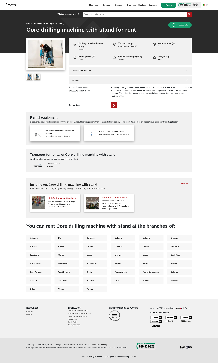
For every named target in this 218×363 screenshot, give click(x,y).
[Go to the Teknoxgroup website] (156, 321)
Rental (29, 23)
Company (153, 5)
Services (107, 5)
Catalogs (142, 5)
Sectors (119, 5)
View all (184, 183)
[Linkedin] (181, 347)
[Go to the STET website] (186, 317)
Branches (131, 5)
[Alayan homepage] (11, 5)
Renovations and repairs (45, 23)
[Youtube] (190, 347)
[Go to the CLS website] (171, 321)
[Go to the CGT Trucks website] (186, 321)
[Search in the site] (189, 14)
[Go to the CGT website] (156, 317)
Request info (182, 25)
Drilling (61, 23)
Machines (93, 5)
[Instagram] (187, 347)
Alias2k (133, 356)
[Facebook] (184, 347)
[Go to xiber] (156, 326)
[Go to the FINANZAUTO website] (171, 317)
